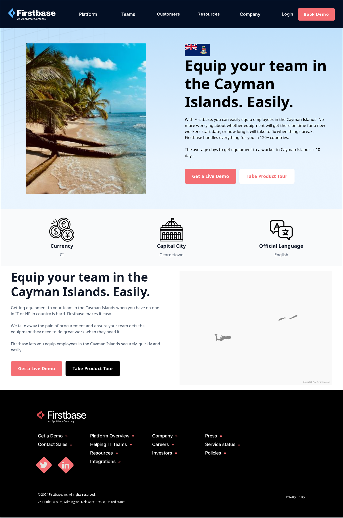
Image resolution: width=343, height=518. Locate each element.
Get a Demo (50, 436)
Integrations (103, 462)
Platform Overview (110, 436)
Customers (168, 14)
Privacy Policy (295, 497)
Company (250, 14)
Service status (220, 444)
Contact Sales (53, 444)
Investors (162, 453)
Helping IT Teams (108, 444)
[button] (88, 14)
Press (211, 436)
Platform (88, 14)
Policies (213, 453)
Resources (208, 14)
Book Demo (316, 14)
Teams (128, 14)
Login (287, 14)
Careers (160, 444)
